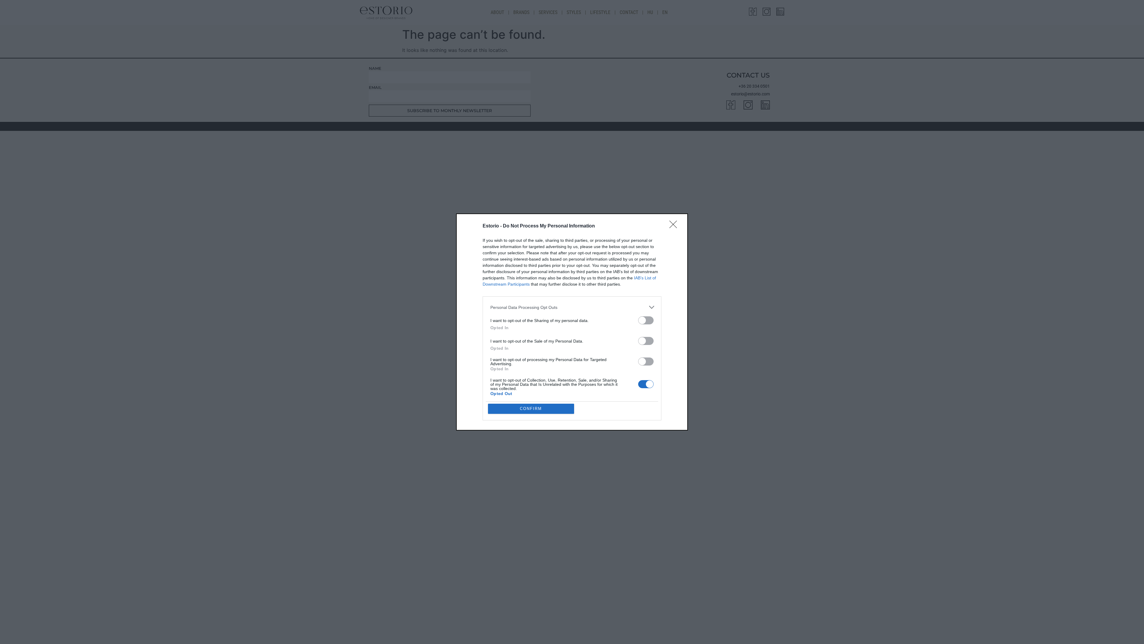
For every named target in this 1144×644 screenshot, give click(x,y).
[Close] (675, 226)
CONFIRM (531, 408)
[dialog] (572, 322)
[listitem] (572, 307)
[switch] (646, 320)
